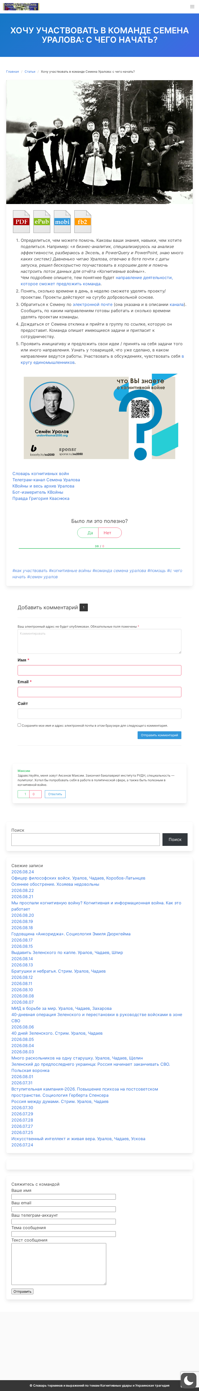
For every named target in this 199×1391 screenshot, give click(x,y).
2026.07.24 (22, 1144)
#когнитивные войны (70, 570)
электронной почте (92, 304)
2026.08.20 (22, 915)
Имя (24, 660)
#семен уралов (42, 576)
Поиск (17, 830)
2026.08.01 (22, 1076)
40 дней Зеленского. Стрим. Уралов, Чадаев (57, 1033)
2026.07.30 (22, 1107)
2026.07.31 (21, 1082)
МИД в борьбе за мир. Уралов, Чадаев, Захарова (61, 1008)
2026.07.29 (22, 1113)
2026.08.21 (22, 896)
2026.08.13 (22, 964)
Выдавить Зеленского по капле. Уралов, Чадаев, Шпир (67, 952)
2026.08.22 (22, 890)
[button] (192, 6)
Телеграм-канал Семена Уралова (46, 479)
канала (177, 304)
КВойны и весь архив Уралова (43, 485)
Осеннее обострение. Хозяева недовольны (55, 884)
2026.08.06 (22, 1026)
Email (25, 681)
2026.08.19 (22, 921)
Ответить (55, 794)
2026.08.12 (22, 977)
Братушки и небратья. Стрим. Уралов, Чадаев (58, 971)
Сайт (23, 703)
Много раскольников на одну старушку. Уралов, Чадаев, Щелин (77, 1058)
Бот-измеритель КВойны (37, 492)
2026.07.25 (22, 1132)
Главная (12, 71)
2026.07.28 (22, 1120)
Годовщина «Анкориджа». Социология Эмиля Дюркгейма (71, 933)
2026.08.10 (22, 989)
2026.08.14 (22, 958)
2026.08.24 (22, 871)
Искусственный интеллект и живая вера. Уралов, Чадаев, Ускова (78, 1138)
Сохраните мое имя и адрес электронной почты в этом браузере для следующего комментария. (94, 725)
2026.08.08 (22, 995)
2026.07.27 (22, 1126)
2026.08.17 (22, 940)
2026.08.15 (22, 946)
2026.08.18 (22, 927)
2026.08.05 (22, 1039)
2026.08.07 (22, 1002)
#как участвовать (30, 570)
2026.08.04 (22, 1045)
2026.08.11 (21, 983)
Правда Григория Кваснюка (40, 498)
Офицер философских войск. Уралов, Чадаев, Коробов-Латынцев (78, 878)
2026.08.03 (22, 1051)
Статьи (30, 71)
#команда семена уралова (119, 570)
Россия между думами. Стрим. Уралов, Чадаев (60, 1101)
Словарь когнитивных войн (40, 473)
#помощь (156, 570)
